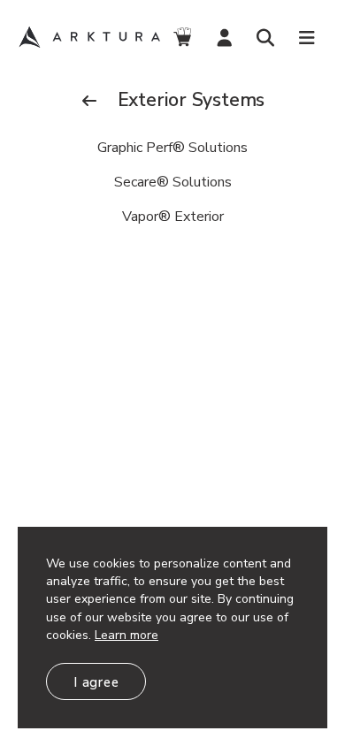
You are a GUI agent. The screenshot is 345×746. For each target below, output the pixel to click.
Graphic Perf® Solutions (172, 147)
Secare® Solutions (173, 182)
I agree (96, 682)
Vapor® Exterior (173, 216)
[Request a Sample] (182, 37)
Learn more (126, 635)
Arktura (89, 37)
